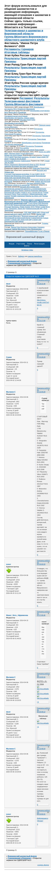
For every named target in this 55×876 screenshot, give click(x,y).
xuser (8, 564)
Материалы (30, 109)
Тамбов (14, 229)
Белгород (24, 227)
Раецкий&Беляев (31, 231)
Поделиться (41, 280)
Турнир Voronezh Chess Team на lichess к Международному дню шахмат (26, 194)
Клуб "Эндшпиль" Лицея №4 (14, 208)
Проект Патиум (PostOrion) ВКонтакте (32, 190)
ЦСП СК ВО (8, 205)
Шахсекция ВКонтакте (12, 216)
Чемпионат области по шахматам (17, 185)
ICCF (29, 214)
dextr (8, 284)
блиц (43, 183)
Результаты (12, 58)
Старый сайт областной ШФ (21, 219)
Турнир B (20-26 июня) (17, 159)
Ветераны (15, 166)
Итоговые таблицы (16, 52)
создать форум (43, 865)
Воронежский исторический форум (17, 218)
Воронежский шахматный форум (22, 261)
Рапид (29, 120)
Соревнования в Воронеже (19, 263)
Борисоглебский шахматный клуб (26, 205)
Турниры (45, 223)
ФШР (30, 212)
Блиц (33, 120)
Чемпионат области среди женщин (17, 180)
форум (39, 214)
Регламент (26, 98)
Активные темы (27, 250)
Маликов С (11, 392)
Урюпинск (40, 227)
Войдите (21, 256)
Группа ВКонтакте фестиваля (23, 104)
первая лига (39, 181)
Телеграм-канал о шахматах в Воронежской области (23, 32)
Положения (21, 109)
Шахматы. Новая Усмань (21, 207)
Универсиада (25, 161)
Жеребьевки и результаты (40, 110)
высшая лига (25, 187)
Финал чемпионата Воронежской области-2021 (21, 164)
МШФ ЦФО (36, 212)
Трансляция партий (33, 58)
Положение (22, 112)
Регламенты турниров (19, 49)
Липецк (13, 227)
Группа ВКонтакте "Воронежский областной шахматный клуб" (27, 202)
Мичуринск (22, 229)
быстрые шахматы (34, 183)
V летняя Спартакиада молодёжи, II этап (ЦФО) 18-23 (24, 174)
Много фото (13, 112)
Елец (18, 227)
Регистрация (39, 150)
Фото (15, 109)
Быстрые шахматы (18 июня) (25, 157)
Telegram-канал (44, 125)
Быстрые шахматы (27, 166)
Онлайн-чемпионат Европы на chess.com (26, 196)
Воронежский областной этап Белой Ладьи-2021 (25, 176)
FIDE (26, 212)
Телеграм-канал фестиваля (22, 101)
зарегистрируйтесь (35, 256)
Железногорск (36, 229)
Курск (28, 229)
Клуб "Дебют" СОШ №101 (40, 207)
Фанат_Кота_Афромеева (17, 615)
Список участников (27, 150)
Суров (9, 357)
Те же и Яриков (43, 231)
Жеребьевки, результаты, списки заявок (19, 118)
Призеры (10, 61)
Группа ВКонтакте (11, 127)
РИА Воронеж (43, 203)
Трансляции (8, 130)
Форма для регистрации (13, 155)
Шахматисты (9, 225)
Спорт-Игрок (33, 203)
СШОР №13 (21, 214)
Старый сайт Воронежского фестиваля (22, 220)
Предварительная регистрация (15, 116)
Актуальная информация (13, 144)
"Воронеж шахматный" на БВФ (32, 216)
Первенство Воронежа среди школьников (19, 176)
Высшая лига (42, 170)
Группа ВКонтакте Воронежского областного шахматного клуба (26, 38)
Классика (22, 120)
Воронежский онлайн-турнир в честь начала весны (23, 192)
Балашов (7, 229)
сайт (43, 214)
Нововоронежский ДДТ (34, 208)
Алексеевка (32, 227)
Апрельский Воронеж (12, 161)
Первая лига (9, 172)
